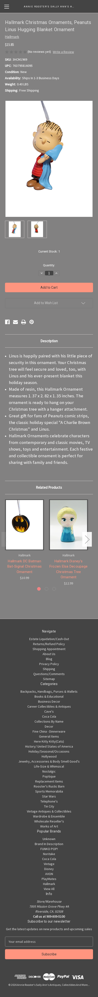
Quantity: (49, 265)
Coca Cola (49, 716)
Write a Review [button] (63, 52)
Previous (6, 539)
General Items (49, 736)
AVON (49, 874)
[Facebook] (7, 322)
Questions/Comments (49, 674)
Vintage (49, 864)
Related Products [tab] (49, 487)
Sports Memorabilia (49, 791)
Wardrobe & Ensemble (49, 816)
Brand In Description (49, 844)
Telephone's (49, 801)
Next (87, 539)
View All (49, 889)
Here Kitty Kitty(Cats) (49, 741)
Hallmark (49, 884)
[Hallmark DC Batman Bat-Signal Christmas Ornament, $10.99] (24, 525)
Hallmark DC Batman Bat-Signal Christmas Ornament (24, 566)
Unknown (49, 839)
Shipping (49, 669)
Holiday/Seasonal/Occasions (49, 751)
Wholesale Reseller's (49, 821)
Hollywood (49, 756)
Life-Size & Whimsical (49, 766)
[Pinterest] (31, 322)
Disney (49, 869)
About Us (49, 654)
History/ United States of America (49, 746)
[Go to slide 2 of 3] (46, 589)
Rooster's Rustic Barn (49, 786)
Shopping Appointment (49, 649)
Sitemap (49, 679)
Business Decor (49, 701)
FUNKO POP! (49, 849)
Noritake (49, 854)
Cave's (49, 711)
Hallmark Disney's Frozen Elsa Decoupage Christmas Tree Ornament (68, 569)
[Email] (15, 322)
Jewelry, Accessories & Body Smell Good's (49, 761)
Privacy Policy (49, 664)
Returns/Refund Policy (49, 644)
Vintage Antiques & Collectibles (49, 811)
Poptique (49, 776)
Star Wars (49, 796)
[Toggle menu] (6, 6)
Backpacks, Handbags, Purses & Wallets (49, 691)
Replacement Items (49, 781)
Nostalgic (49, 771)
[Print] (23, 322)
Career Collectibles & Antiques (49, 706)
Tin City (49, 806)
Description (49, 341)
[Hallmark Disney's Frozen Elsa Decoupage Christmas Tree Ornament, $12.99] (68, 525)
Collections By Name (49, 721)
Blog (49, 659)
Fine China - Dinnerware (49, 731)
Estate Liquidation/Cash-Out (49, 639)
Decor (49, 726)
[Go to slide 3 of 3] (54, 589)
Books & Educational (49, 696)
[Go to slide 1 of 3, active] (39, 589)
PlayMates (49, 879)
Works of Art (49, 826)
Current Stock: (49, 251)
